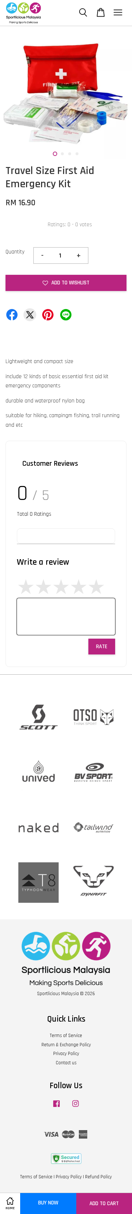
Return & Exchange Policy (66, 1045)
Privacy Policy (66, 1054)
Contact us (66, 1063)
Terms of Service (66, 1036)
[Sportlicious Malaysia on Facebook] (56, 1107)
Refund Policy (98, 1177)
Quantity (15, 251)
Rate (101, 646)
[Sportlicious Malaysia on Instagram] (75, 1107)
